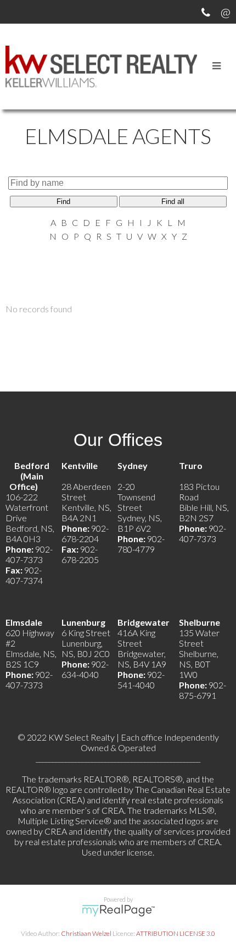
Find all (172, 201)
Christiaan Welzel (86, 933)
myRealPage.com (118, 910)
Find (63, 201)
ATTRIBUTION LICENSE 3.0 (175, 933)
